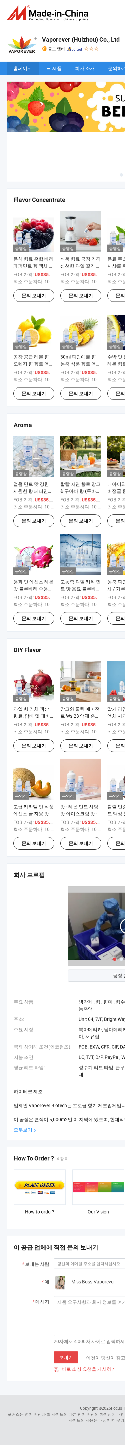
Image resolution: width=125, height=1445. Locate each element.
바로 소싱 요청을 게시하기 (85, 1369)
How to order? (39, 1211)
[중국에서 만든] (49, 13)
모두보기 (23, 1129)
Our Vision (98, 1211)
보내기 (66, 1357)
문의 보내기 (34, 295)
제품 (57, 68)
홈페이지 (22, 68)
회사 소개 (85, 68)
